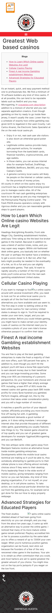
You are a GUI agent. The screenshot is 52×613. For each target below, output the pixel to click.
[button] (26, 34)
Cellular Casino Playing (20, 68)
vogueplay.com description (31, 104)
